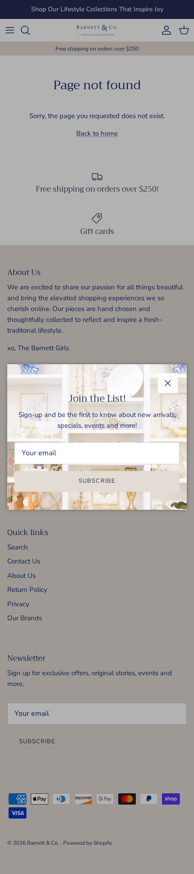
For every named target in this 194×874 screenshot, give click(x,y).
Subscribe (97, 481)
